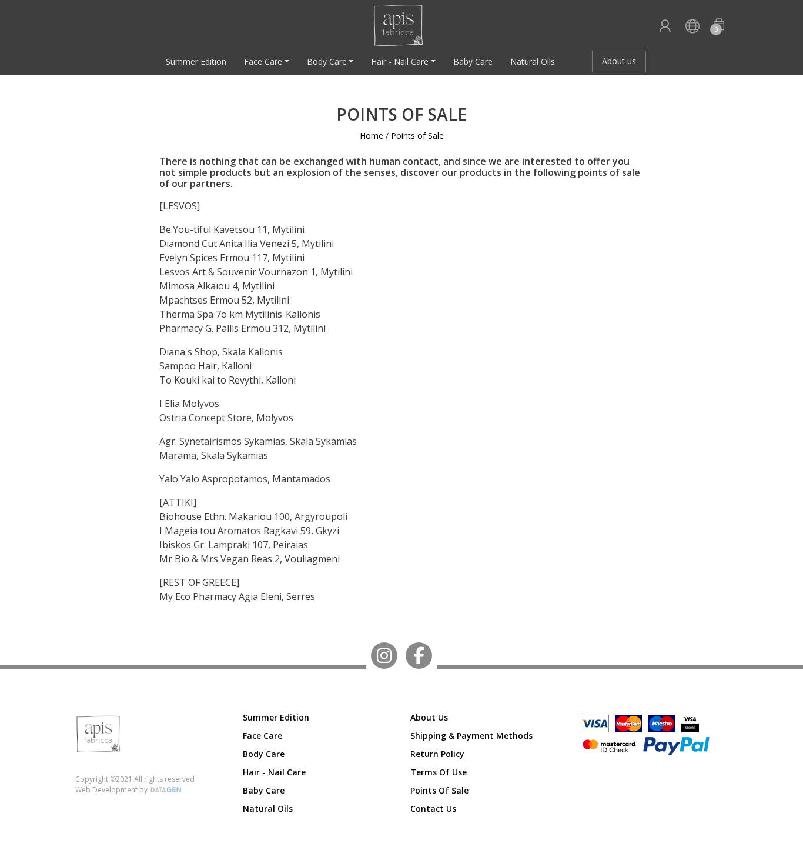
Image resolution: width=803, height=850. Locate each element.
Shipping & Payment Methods (471, 735)
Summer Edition (196, 61)
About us (619, 60)
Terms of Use (438, 772)
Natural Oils (532, 61)
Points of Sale (417, 135)
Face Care (263, 61)
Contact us (433, 808)
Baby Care (473, 61)
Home (371, 135)
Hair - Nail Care (400, 61)
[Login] (665, 26)
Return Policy (437, 753)
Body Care (327, 61)
